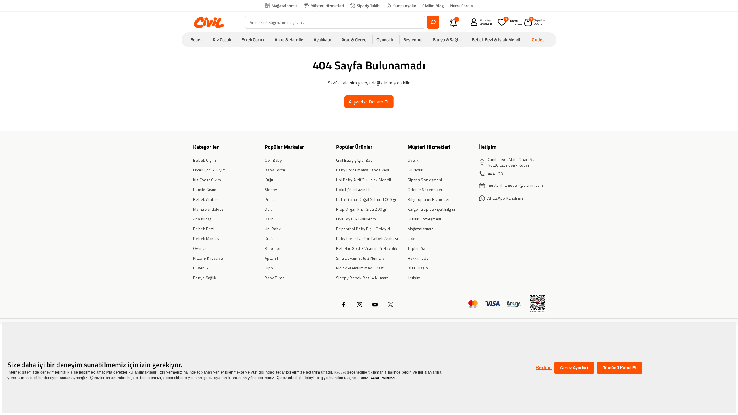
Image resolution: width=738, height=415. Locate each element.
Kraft (269, 238)
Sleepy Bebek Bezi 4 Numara (362, 278)
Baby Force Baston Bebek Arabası (367, 238)
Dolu (269, 209)
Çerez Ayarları (574, 367)
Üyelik (413, 160)
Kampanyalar (404, 6)
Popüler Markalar (284, 147)
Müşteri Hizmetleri (327, 6)
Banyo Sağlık (204, 278)
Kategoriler (206, 147)
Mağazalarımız (285, 6)
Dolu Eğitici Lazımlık (353, 189)
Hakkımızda (418, 258)
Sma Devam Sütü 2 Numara (360, 258)
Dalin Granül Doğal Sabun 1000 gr (366, 199)
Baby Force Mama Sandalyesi (362, 170)
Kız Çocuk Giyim (207, 180)
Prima (270, 199)
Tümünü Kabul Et (620, 367)
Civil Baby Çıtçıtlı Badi (355, 160)
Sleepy (271, 189)
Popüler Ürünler (354, 147)
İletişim (414, 278)
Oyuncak (201, 248)
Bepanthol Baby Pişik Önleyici (363, 229)
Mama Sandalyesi (209, 209)
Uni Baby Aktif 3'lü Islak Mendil (363, 180)
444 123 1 (497, 174)
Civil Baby (273, 160)
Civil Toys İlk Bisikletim (356, 219)
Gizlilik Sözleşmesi (424, 219)
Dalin (269, 219)
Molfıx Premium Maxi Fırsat (360, 268)
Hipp (269, 268)
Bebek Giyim (204, 160)
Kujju (269, 180)
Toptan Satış (419, 248)
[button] (198, 40)
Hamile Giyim (204, 189)
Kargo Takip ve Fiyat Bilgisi (431, 209)
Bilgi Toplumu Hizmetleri (429, 199)
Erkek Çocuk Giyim (209, 170)
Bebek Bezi (203, 229)
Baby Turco (275, 278)
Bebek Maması (206, 238)
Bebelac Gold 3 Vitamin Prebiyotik (366, 248)
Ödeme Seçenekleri (426, 189)
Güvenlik (201, 268)
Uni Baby (273, 229)
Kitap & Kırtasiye (208, 258)
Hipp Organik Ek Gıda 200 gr (361, 209)
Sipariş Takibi (369, 6)
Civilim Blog (433, 6)
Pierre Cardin (461, 6)
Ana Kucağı (202, 219)
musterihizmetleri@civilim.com (515, 185)
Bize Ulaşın (418, 268)
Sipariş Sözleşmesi (425, 180)
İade (411, 238)
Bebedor (273, 248)
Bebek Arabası (206, 199)
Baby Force (275, 170)
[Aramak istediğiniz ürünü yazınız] (433, 22)
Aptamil (271, 258)
